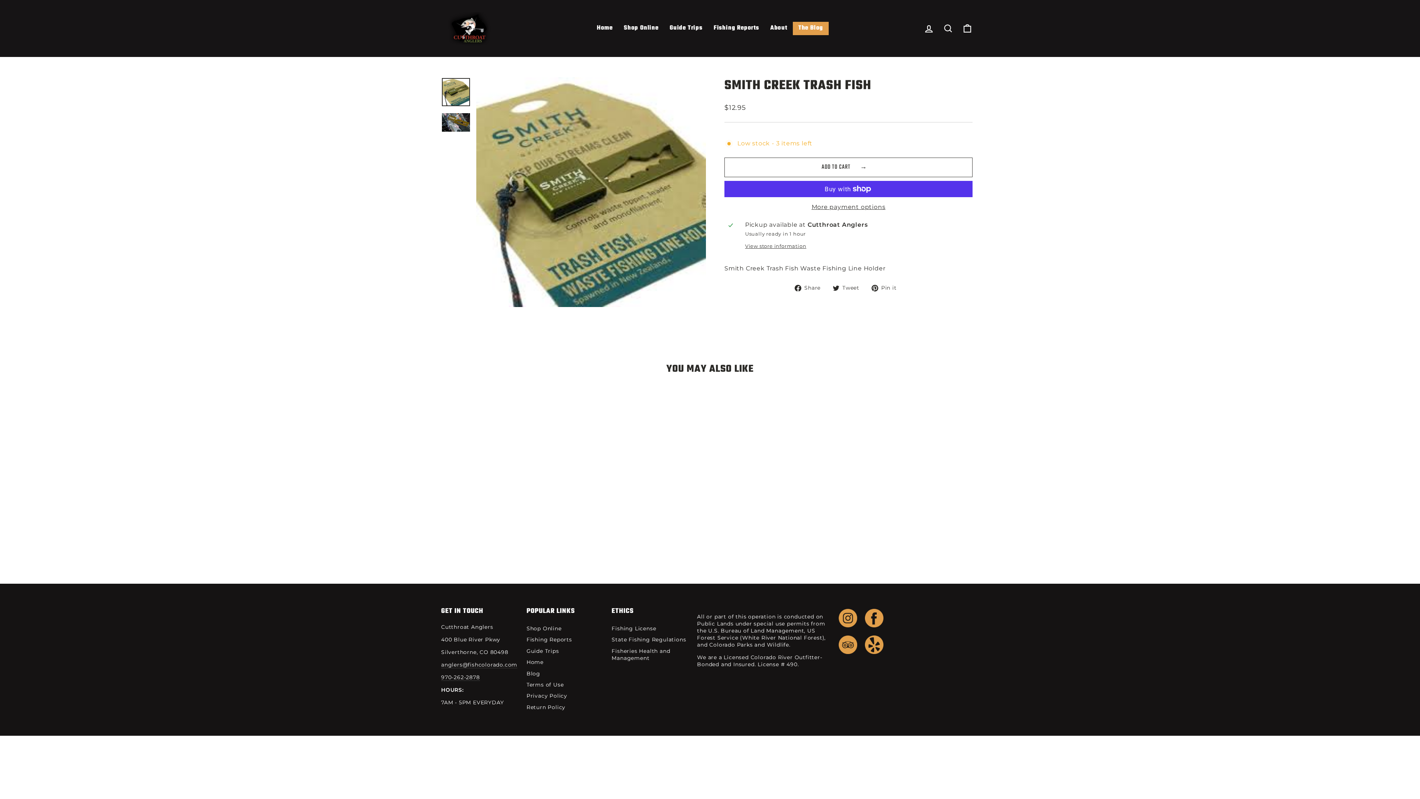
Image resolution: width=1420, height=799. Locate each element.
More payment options (849, 206)
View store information (776, 246)
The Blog (810, 28)
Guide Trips (686, 28)
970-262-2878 (460, 677)
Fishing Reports (736, 28)
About (778, 28)
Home (605, 28)
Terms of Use (545, 685)
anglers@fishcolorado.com (479, 665)
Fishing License (634, 628)
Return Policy (546, 707)
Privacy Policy (547, 696)
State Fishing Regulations (649, 640)
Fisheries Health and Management (641, 654)
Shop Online (641, 28)
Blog (533, 674)
